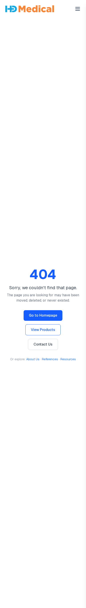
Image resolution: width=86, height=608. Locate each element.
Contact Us (43, 344)
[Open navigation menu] (78, 9)
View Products (43, 329)
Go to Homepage (43, 315)
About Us (32, 359)
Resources (68, 359)
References (50, 359)
